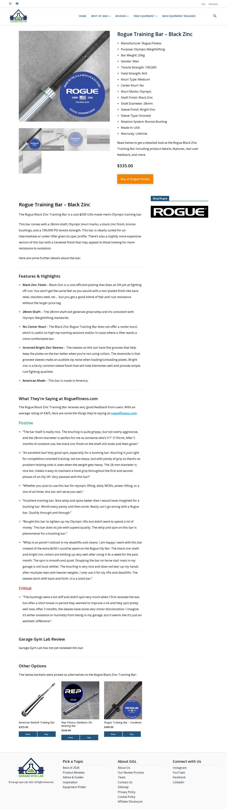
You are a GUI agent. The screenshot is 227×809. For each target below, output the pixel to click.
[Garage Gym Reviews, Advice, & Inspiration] (18, 15)
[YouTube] (17, 3)
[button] (215, 16)
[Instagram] (10, 3)
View (28, 734)
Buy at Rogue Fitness (135, 179)
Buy (46, 734)
